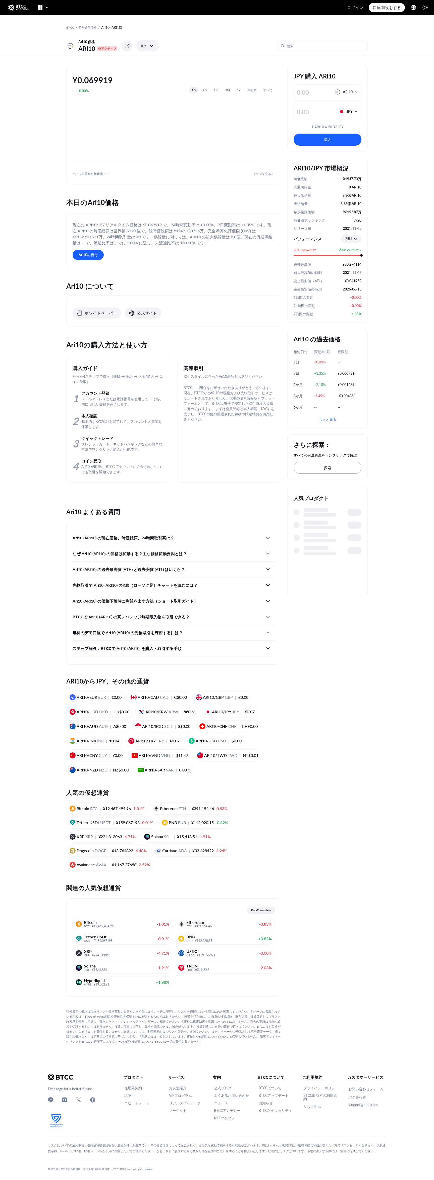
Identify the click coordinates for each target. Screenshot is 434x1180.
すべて (268, 90)
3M (227, 90)
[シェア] (126, 45)
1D (194, 90)
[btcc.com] (18, 8)
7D (205, 90)
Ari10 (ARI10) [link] (111, 27)
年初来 (251, 90)
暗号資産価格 (88, 27)
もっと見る (327, 419)
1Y (238, 90)
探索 (327, 468)
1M (216, 90)
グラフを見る (262, 174)
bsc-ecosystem (261, 910)
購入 (327, 139)
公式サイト (147, 313)
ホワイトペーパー (101, 313)
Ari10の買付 (88, 255)
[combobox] (351, 239)
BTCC (70, 27)
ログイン (355, 7)
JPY (143, 46)
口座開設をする (387, 7)
